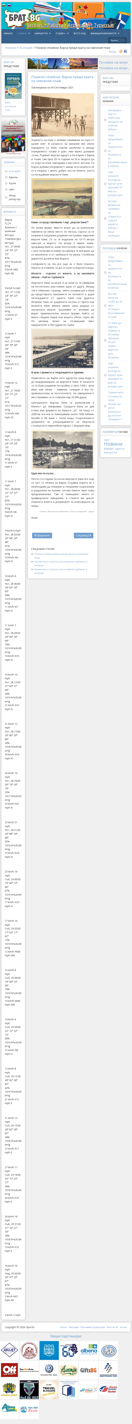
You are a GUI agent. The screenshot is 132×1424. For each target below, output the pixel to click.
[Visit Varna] (63, 63)
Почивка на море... (114, 68)
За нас (123, 1327)
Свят (12, 189)
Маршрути (41, 33)
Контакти (112, 1327)
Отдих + (60, 33)
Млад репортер (15, 197)
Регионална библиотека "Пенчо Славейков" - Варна (71, 511)
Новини (22, 33)
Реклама (74, 1327)
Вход (112, 52)
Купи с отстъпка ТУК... (13, 106)
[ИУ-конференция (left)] (13, 136)
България (14, 171)
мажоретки (110, 452)
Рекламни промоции (92, 1327)
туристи (119, 448)
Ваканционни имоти (103, 33)
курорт (109, 448)
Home (63, 1327)
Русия (12, 183)
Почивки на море (113, 62)
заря (106, 439)
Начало (8, 33)
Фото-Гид (80, 33)
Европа (13, 177)
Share (34, 517)
